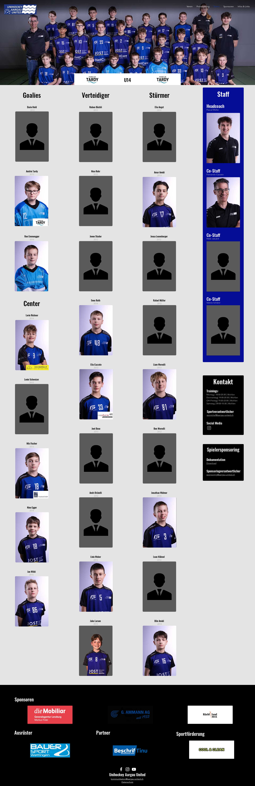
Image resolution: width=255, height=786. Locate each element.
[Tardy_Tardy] (91, 80)
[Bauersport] (51, 755)
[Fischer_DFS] (95, 80)
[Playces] (205, 720)
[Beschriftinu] (130, 756)
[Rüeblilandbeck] (207, 720)
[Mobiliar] (50, 720)
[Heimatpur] (210, 720)
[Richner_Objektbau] (89, 80)
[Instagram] (209, 428)
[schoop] (214, 720)
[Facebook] (121, 769)
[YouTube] (133, 769)
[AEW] (129, 720)
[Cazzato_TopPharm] (93, 80)
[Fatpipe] (49, 756)
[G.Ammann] (131, 720)
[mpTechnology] (212, 720)
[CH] (212, 755)
